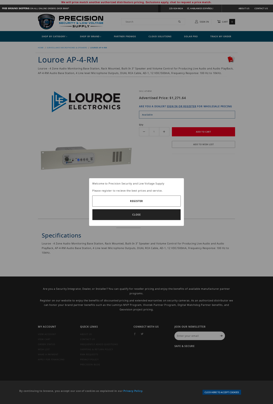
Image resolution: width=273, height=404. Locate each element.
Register (136, 201)
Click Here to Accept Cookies (222, 392)
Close (136, 214)
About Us (244, 8)
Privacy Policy (132, 391)
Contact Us (261, 8)
